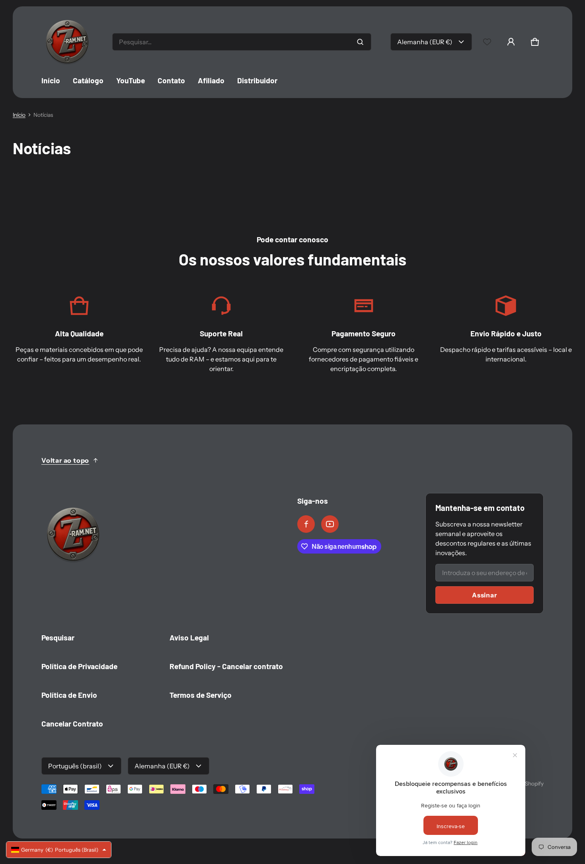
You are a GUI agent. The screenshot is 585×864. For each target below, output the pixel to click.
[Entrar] (511, 42)
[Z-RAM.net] (67, 42)
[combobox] (241, 42)
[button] (535, 42)
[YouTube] (330, 524)
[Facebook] (306, 524)
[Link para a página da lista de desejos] (487, 42)
